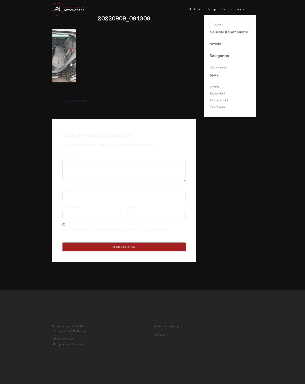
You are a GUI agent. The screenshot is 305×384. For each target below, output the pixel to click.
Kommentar (69, 156)
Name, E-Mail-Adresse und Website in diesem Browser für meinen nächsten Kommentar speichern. (114, 229)
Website (131, 207)
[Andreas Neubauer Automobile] (68, 9)
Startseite (195, 9)
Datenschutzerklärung (167, 326)
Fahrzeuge (211, 9)
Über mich (227, 9)
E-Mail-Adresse (71, 207)
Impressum (161, 334)
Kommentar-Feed (219, 100)
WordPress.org (217, 106)
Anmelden (214, 87)
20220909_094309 (76, 101)
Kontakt (241, 9)
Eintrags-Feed (217, 93)
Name (66, 188)
